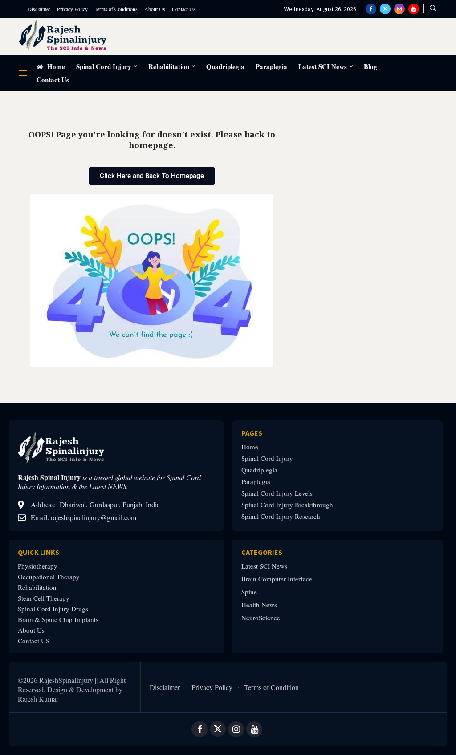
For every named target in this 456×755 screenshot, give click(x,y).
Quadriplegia (225, 66)
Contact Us (183, 8)
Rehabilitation (168, 66)
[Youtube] (413, 9)
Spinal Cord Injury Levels (277, 493)
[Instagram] (399, 9)
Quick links (38, 552)
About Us (154, 8)
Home (55, 66)
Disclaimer (39, 8)
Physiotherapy (37, 566)
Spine (249, 592)
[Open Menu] (23, 73)
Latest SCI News (322, 66)
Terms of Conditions (116, 8)
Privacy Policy (72, 8)
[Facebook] (371, 9)
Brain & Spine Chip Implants (58, 619)
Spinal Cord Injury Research (280, 516)
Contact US (33, 641)
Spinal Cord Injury (103, 66)
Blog (370, 66)
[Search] (432, 9)
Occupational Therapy (49, 576)
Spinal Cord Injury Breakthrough (287, 504)
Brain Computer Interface (276, 579)
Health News (259, 605)
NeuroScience (260, 617)
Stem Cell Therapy (43, 598)
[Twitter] (385, 9)
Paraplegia (271, 66)
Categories (261, 552)
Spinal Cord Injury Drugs (53, 609)
